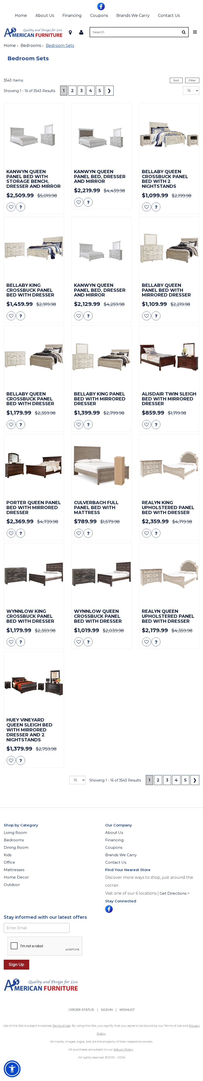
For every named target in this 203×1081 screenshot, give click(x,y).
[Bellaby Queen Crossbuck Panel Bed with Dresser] (34, 357)
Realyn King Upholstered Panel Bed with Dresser (168, 507)
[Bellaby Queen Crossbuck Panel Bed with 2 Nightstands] (169, 134)
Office (9, 862)
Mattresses (14, 869)
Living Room (15, 832)
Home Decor (16, 877)
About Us (44, 15)
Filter (192, 80)
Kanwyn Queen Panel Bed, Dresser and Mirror (100, 176)
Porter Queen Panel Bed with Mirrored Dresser (33, 507)
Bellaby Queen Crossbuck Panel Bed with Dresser (30, 399)
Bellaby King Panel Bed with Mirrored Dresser (100, 399)
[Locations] (70, 32)
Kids (7, 854)
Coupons (99, 15)
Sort (176, 80)
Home (21, 15)
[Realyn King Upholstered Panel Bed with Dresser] (169, 465)
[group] (20, 206)
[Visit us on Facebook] (101, 6)
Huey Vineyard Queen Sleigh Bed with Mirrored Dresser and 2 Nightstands (29, 730)
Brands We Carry (133, 15)
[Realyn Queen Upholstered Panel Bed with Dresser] (169, 574)
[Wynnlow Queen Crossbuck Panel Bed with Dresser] (101, 574)
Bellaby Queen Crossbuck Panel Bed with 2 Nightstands (165, 179)
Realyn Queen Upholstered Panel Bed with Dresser (168, 616)
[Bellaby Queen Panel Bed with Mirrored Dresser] (169, 248)
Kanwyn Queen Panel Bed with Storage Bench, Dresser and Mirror (33, 179)
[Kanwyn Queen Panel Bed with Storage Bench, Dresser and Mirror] (34, 134)
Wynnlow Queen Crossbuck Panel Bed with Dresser (98, 616)
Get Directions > (175, 893)
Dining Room (16, 847)
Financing (72, 15)
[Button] (183, 32)
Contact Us (169, 15)
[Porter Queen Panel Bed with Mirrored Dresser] (34, 465)
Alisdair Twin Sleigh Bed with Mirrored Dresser (169, 399)
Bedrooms (31, 45)
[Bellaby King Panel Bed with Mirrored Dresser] (101, 357)
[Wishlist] (11, 207)
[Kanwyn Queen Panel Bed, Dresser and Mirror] (101, 134)
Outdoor (12, 884)
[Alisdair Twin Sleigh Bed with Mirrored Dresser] (169, 357)
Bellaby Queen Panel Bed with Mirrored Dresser (166, 290)
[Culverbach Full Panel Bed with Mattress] (101, 465)
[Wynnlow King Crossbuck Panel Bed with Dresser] (34, 574)
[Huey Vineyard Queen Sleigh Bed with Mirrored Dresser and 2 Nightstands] (34, 683)
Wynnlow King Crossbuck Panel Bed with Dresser (30, 616)
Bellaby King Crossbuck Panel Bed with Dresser (30, 290)
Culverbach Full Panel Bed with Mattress (96, 507)
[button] (81, 32)
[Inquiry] (20, 207)
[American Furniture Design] (33, 32)
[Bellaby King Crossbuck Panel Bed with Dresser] (34, 248)
